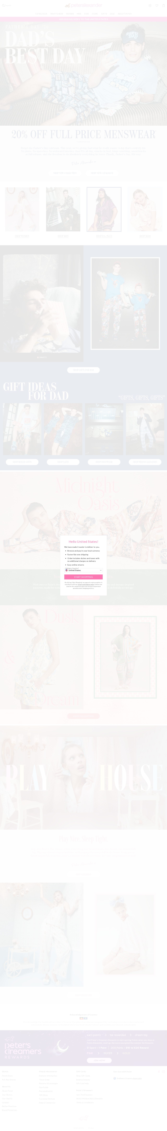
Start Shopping (83, 577)
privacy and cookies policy (86, 584)
